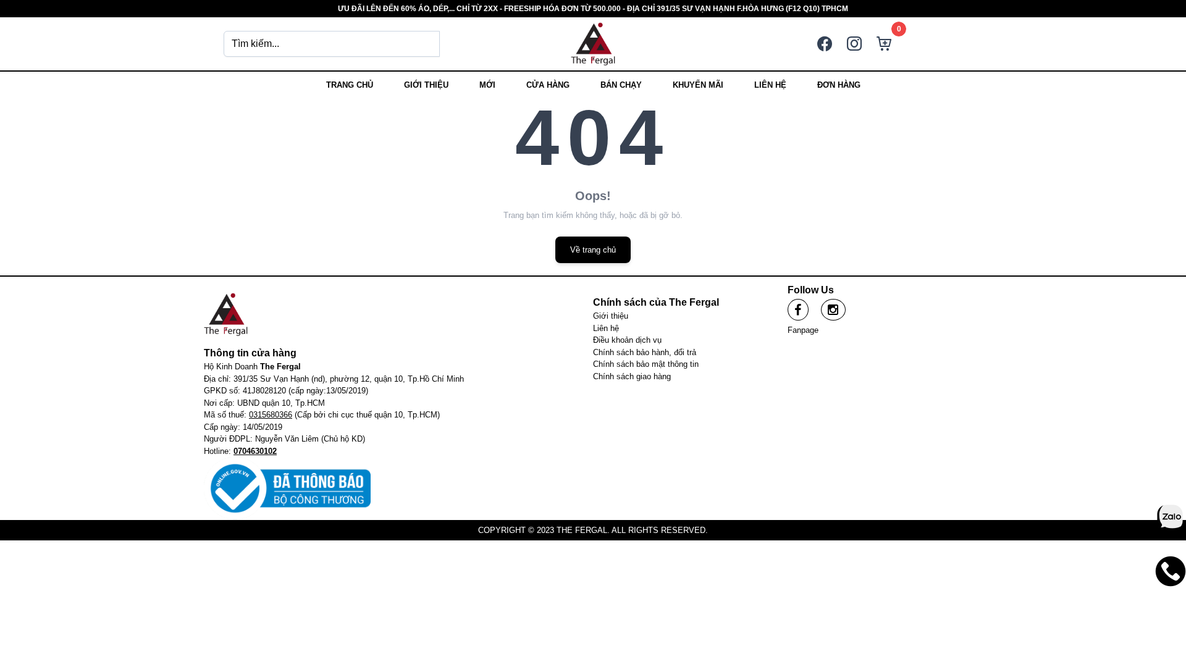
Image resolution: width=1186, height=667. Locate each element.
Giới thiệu (426, 85)
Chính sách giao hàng (632, 376)
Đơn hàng (838, 85)
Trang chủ (349, 85)
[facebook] (798, 310)
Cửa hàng (548, 85)
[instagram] (833, 310)
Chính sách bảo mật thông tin (646, 364)
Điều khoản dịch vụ (627, 340)
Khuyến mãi (698, 85)
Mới (487, 85)
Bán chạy (621, 85)
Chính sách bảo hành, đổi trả (644, 352)
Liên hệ (770, 85)
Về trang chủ (593, 249)
